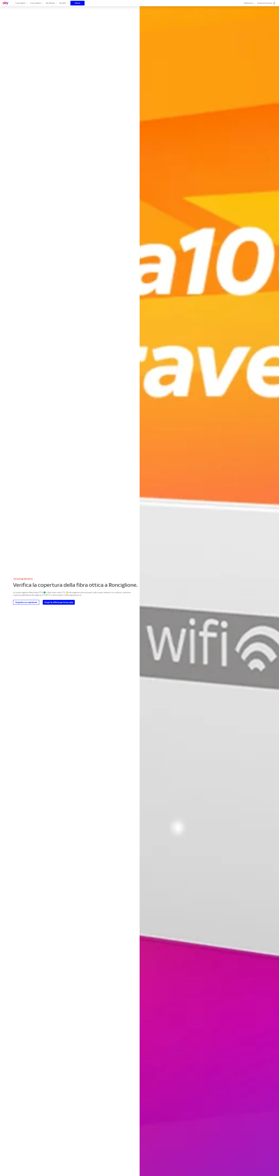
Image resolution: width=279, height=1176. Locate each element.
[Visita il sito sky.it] (5, 3)
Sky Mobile (50, 3)
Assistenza (248, 3)
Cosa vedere (20, 3)
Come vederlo (35, 3)
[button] (26, 3)
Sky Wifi (62, 3)
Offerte (77, 3)
